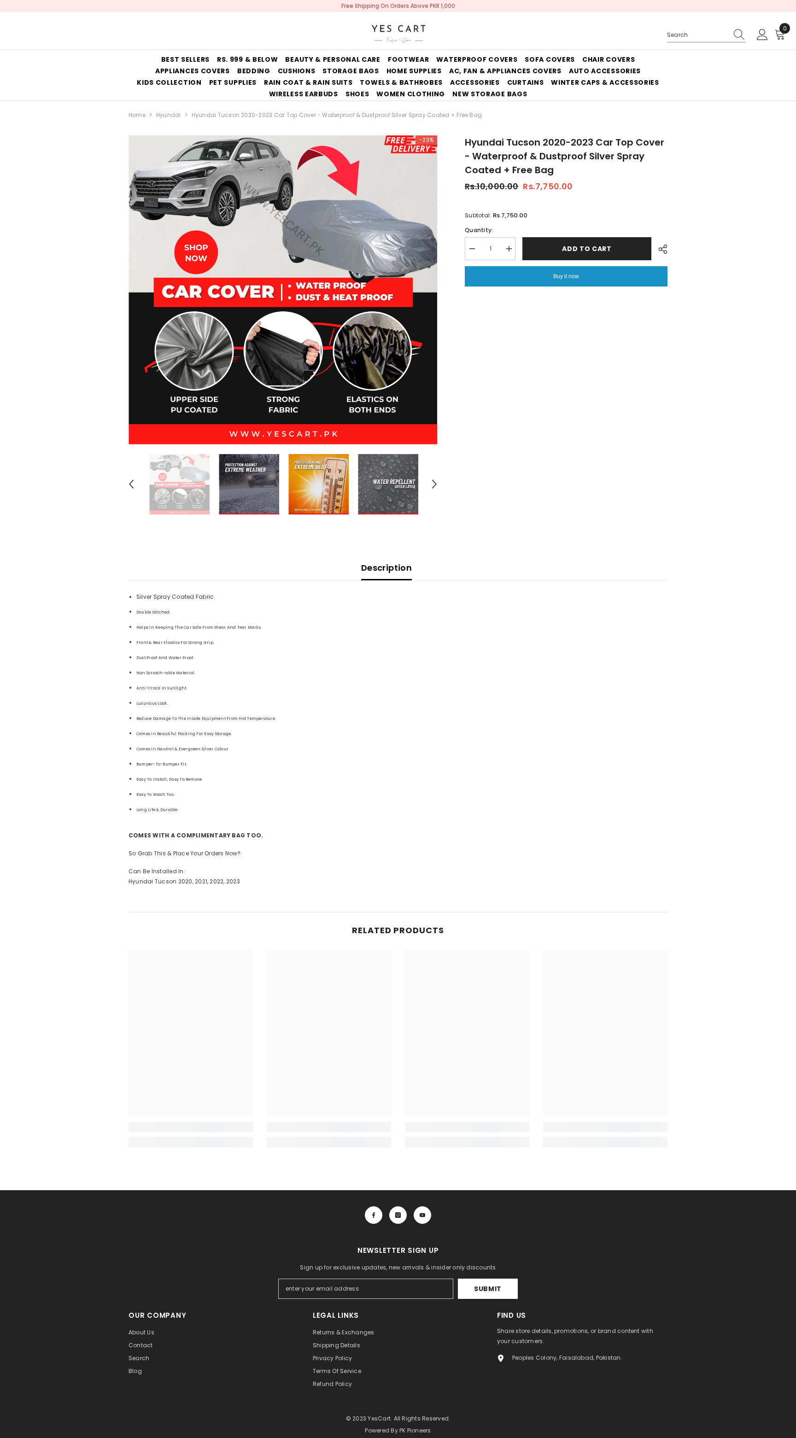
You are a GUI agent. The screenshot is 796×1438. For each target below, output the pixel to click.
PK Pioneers (415, 1430)
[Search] (706, 35)
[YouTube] (422, 1215)
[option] (283, 289)
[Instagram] (398, 1215)
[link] (191, 1127)
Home (137, 115)
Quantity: (479, 230)
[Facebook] (373, 1215)
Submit (488, 1288)
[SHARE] (659, 249)
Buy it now (566, 276)
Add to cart (587, 248)
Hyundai (168, 115)
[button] (131, 484)
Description (386, 567)
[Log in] (762, 35)
